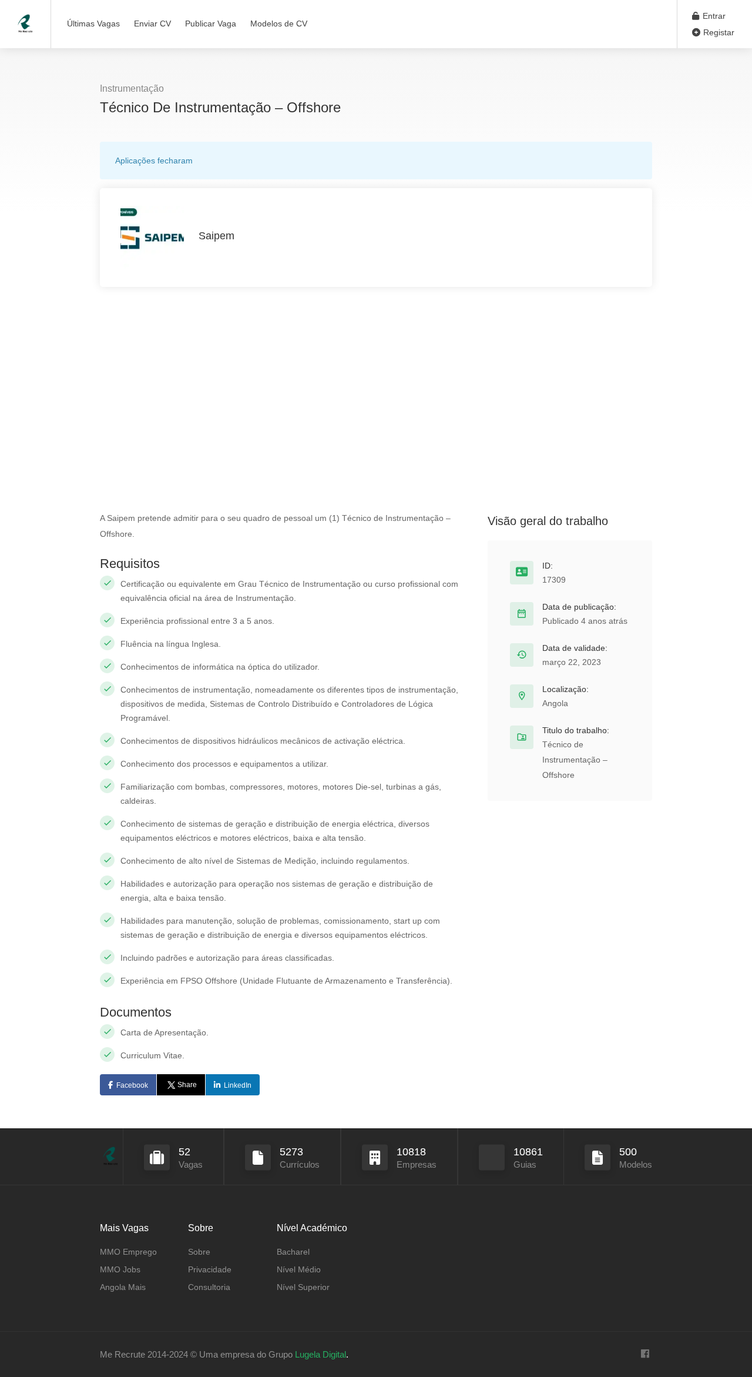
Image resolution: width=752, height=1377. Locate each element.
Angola (555, 703)
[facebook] (644, 1354)
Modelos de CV (278, 23)
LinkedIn (237, 1085)
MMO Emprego (128, 1251)
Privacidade (209, 1269)
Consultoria (209, 1287)
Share (187, 1085)
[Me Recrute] (25, 18)
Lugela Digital (320, 1354)
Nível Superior (303, 1287)
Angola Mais (123, 1287)
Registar (717, 32)
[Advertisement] (376, 398)
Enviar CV (152, 23)
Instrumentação (132, 88)
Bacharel (293, 1251)
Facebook (132, 1085)
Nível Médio (299, 1269)
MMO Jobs (120, 1269)
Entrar (713, 16)
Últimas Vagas (93, 23)
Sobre (199, 1251)
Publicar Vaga (210, 23)
